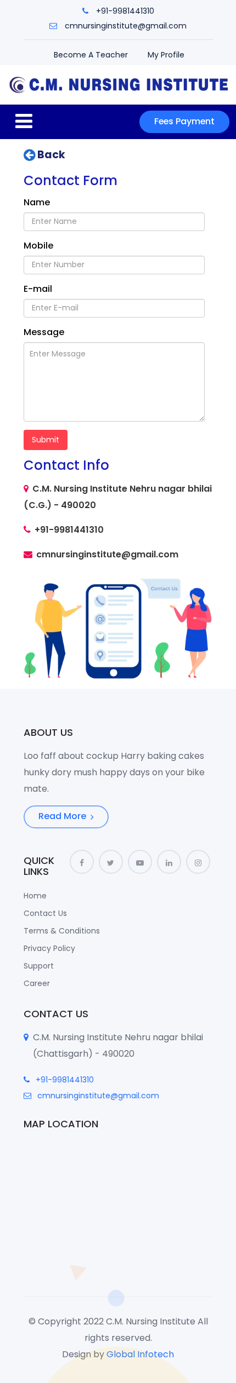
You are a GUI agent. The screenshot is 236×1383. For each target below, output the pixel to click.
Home (35, 895)
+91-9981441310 (125, 10)
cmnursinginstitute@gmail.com (126, 25)
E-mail (38, 289)
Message (44, 332)
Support (39, 965)
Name (37, 202)
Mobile (38, 245)
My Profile (166, 54)
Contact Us (45, 913)
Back (50, 155)
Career (37, 983)
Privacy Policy (49, 948)
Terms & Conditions (62, 930)
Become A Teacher (91, 54)
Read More (63, 816)
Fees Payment (184, 121)
